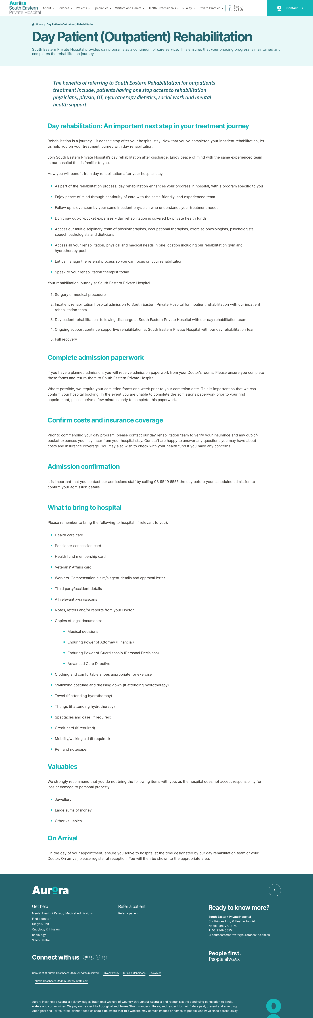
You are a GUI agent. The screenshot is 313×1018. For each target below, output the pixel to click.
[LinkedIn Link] (98, 957)
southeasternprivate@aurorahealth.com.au (241, 935)
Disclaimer (155, 973)
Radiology (39, 935)
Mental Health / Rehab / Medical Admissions (62, 913)
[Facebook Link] (91, 957)
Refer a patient (128, 913)
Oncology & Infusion (46, 929)
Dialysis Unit (40, 924)
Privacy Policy (111, 973)
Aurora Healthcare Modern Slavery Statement (61, 980)
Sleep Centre (41, 940)
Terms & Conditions (134, 973)
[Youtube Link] (104, 957)
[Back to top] (275, 890)
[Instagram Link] (85, 957)
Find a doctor (41, 918)
